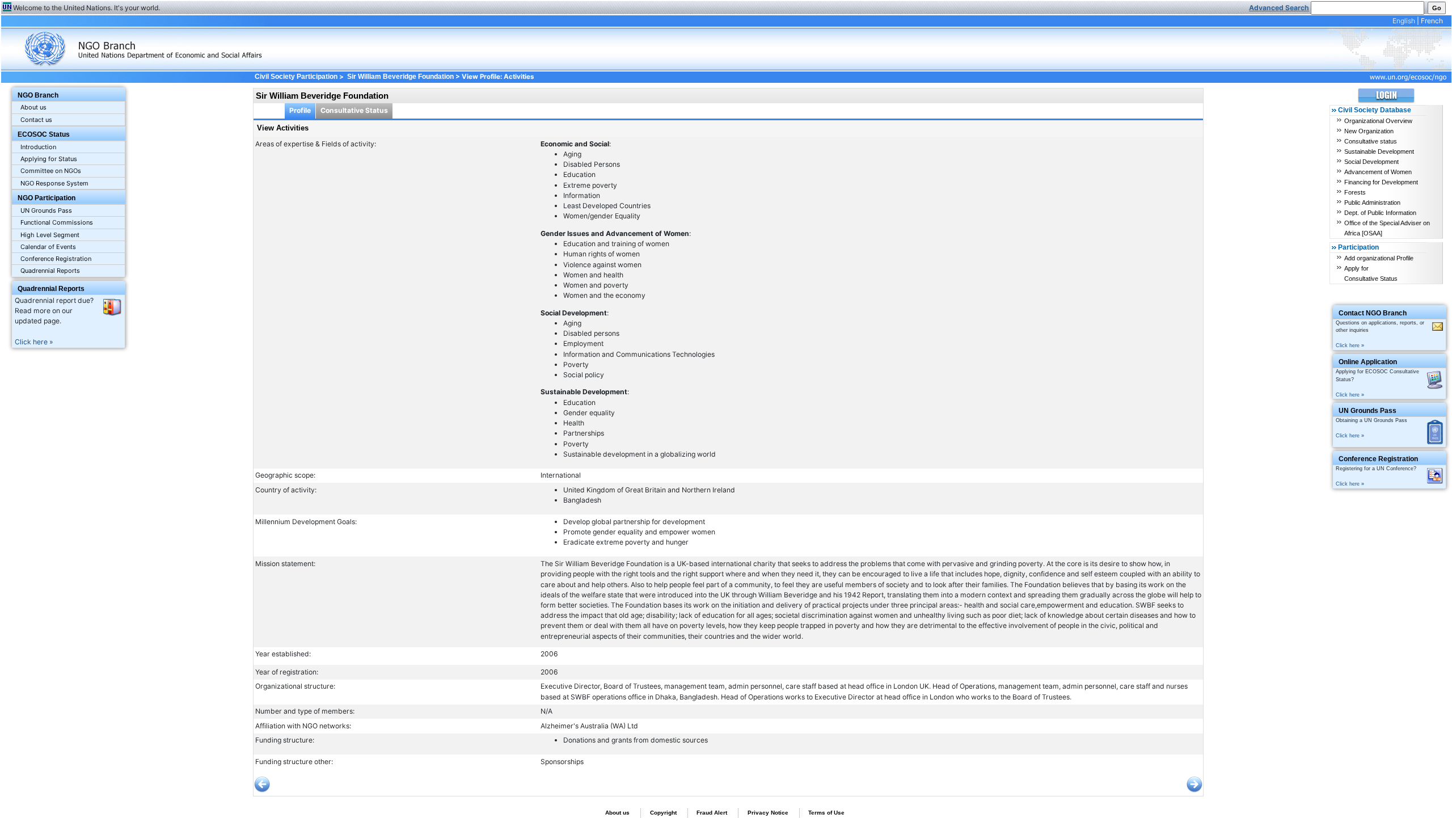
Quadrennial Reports (50, 271)
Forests (1355, 192)
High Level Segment (49, 235)
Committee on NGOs (50, 171)
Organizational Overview (1378, 120)
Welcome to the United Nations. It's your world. (86, 7)
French (1432, 20)
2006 (549, 654)
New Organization (1369, 131)
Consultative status (1370, 141)
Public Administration (1372, 202)
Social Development (1371, 161)
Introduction (38, 147)
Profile (300, 110)
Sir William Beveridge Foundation (400, 76)
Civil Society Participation (296, 76)
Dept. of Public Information (1380, 212)
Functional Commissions (56, 222)
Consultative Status (354, 110)
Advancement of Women (1378, 171)
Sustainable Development (1379, 151)
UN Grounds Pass (46, 210)
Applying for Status (48, 159)
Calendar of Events (48, 247)
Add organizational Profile (1378, 258)
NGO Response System (54, 183)
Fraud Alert (712, 812)
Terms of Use (826, 812)
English (1403, 20)
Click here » (34, 342)
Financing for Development (1381, 182)
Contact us (36, 120)
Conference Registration (55, 259)
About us (33, 107)
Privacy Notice (768, 812)
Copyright (663, 812)
